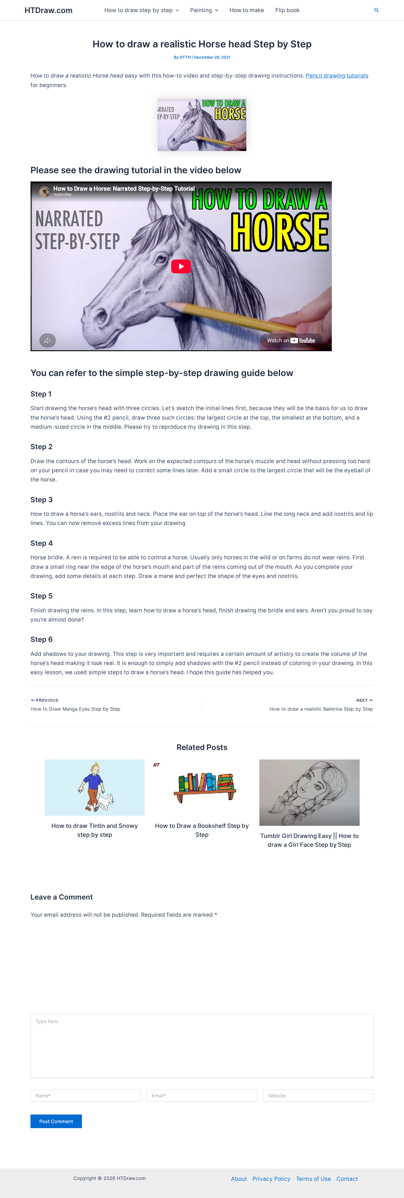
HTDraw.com (48, 10)
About (239, 1178)
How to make (247, 10)
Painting (201, 10)
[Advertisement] (202, 969)
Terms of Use (313, 1178)
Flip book (287, 10)
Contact (347, 1178)
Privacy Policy (271, 1178)
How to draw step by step (138, 10)
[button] (176, 10)
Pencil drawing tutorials (337, 75)
